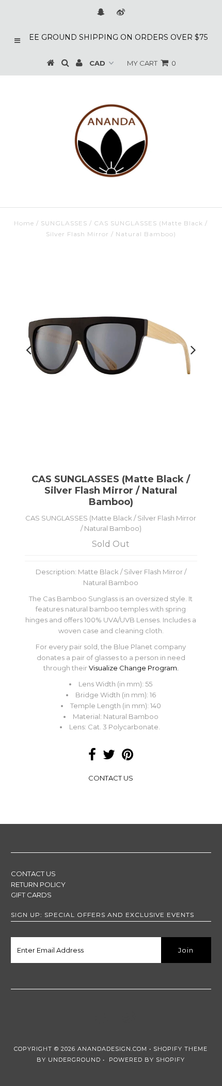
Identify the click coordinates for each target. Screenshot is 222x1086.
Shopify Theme (180, 1048)
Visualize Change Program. (134, 668)
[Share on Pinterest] (127, 757)
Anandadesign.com (112, 1048)
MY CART (151, 63)
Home (24, 223)
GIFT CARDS (31, 895)
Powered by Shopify (147, 1059)
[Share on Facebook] (92, 757)
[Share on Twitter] (109, 757)
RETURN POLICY (38, 884)
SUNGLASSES (64, 223)
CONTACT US (110, 778)
